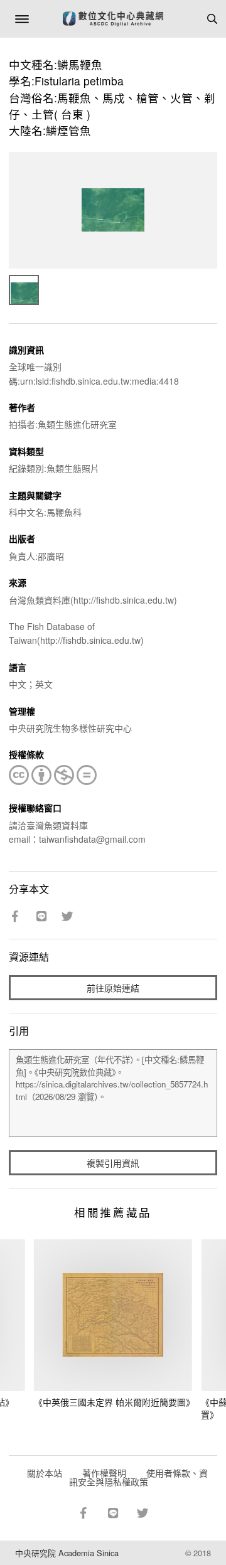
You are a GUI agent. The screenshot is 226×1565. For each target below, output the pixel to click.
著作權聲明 (104, 1472)
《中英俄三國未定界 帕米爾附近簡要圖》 (114, 1402)
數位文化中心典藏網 (113, 18)
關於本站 (44, 1472)
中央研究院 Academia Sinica (67, 1553)
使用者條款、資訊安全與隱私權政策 (138, 1477)
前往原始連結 (113, 987)
